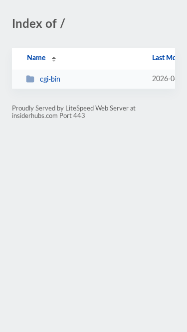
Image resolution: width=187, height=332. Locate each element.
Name (36, 58)
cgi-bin (50, 79)
